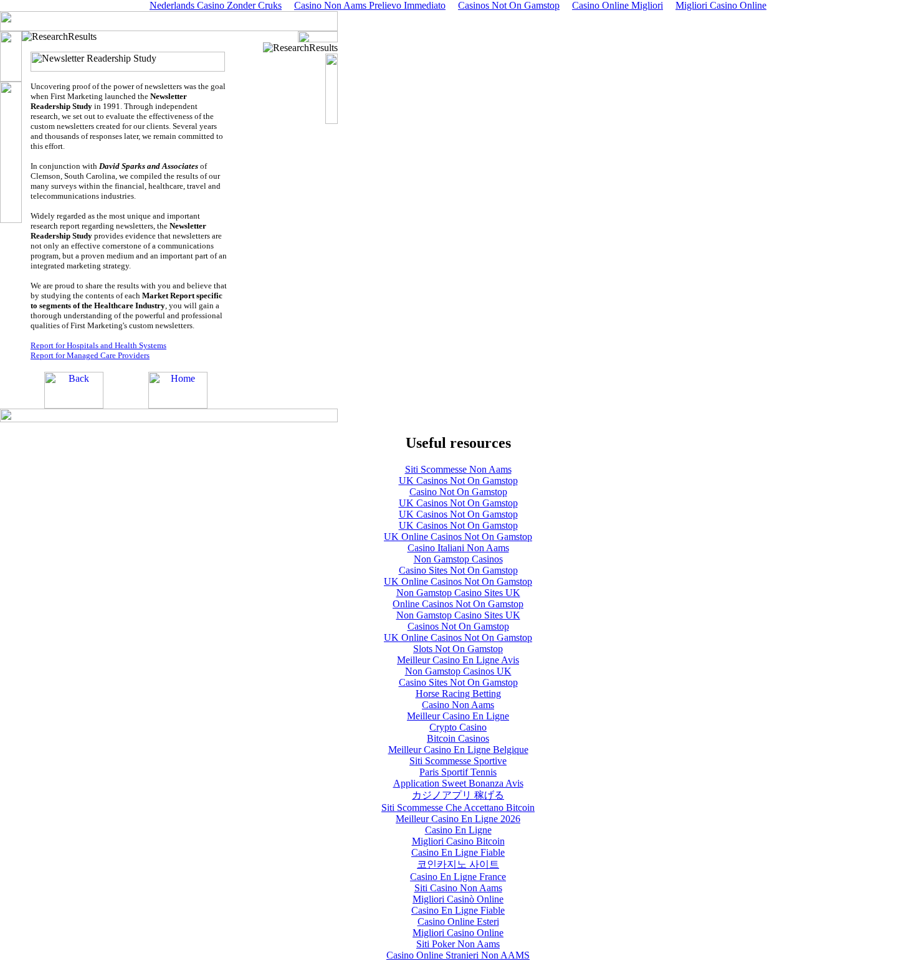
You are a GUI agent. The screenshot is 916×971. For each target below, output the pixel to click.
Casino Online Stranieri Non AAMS (458, 955)
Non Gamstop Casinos (458, 559)
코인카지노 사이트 (458, 864)
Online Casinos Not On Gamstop (458, 604)
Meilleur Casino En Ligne (458, 716)
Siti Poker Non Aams (458, 944)
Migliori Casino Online (458, 932)
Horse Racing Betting (458, 693)
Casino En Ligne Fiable (458, 852)
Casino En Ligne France (458, 876)
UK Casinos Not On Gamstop (458, 480)
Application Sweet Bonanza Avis (458, 783)
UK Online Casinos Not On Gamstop (458, 536)
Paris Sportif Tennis (458, 772)
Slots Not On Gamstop (458, 648)
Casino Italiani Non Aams (458, 547)
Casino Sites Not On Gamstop (458, 570)
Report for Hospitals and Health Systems (98, 345)
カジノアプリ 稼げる (458, 795)
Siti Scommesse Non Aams (458, 469)
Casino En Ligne (458, 830)
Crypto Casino (458, 727)
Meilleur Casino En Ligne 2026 (458, 818)
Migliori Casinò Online (458, 899)
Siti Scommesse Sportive (458, 760)
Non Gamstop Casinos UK (458, 671)
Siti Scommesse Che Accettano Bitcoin (458, 807)
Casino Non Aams (458, 704)
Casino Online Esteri (458, 921)
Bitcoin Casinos (458, 738)
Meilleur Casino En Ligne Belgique (458, 749)
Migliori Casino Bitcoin (458, 841)
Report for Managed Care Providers (90, 355)
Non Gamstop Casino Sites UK (458, 592)
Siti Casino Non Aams (458, 888)
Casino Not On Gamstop (458, 491)
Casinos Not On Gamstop (458, 626)
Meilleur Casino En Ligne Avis (458, 660)
